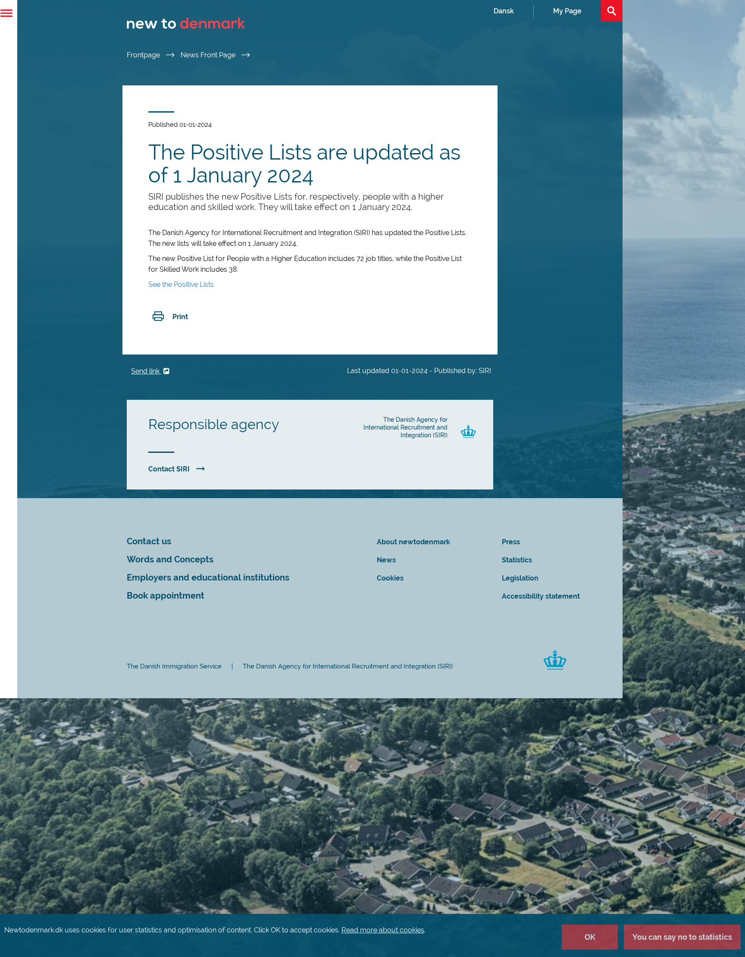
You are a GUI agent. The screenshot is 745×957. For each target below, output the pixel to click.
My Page (567, 11)
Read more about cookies (382, 930)
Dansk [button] (504, 11)
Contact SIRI (169, 469)
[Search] (612, 11)
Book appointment (165, 596)
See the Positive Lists (181, 284)
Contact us (149, 541)
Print (180, 317)
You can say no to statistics (682, 936)
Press (511, 542)
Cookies (390, 578)
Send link (146, 371)
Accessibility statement (541, 596)
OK (590, 936)
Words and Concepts (170, 560)
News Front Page (209, 55)
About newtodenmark (413, 542)
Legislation (520, 578)
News (386, 560)
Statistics (517, 560)
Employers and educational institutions (208, 578)
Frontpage (144, 55)
